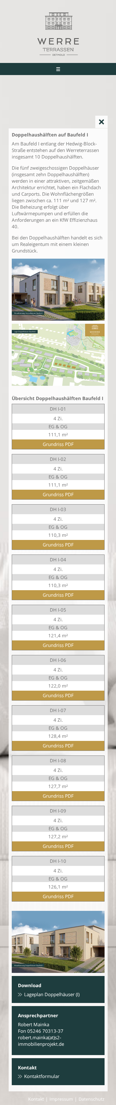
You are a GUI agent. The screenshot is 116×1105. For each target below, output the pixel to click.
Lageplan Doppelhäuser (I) (51, 994)
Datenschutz (92, 1099)
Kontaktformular (41, 1076)
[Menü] (58, 69)
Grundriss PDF (58, 444)
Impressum (61, 1099)
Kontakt (36, 1099)
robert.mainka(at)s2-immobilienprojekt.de (41, 1040)
